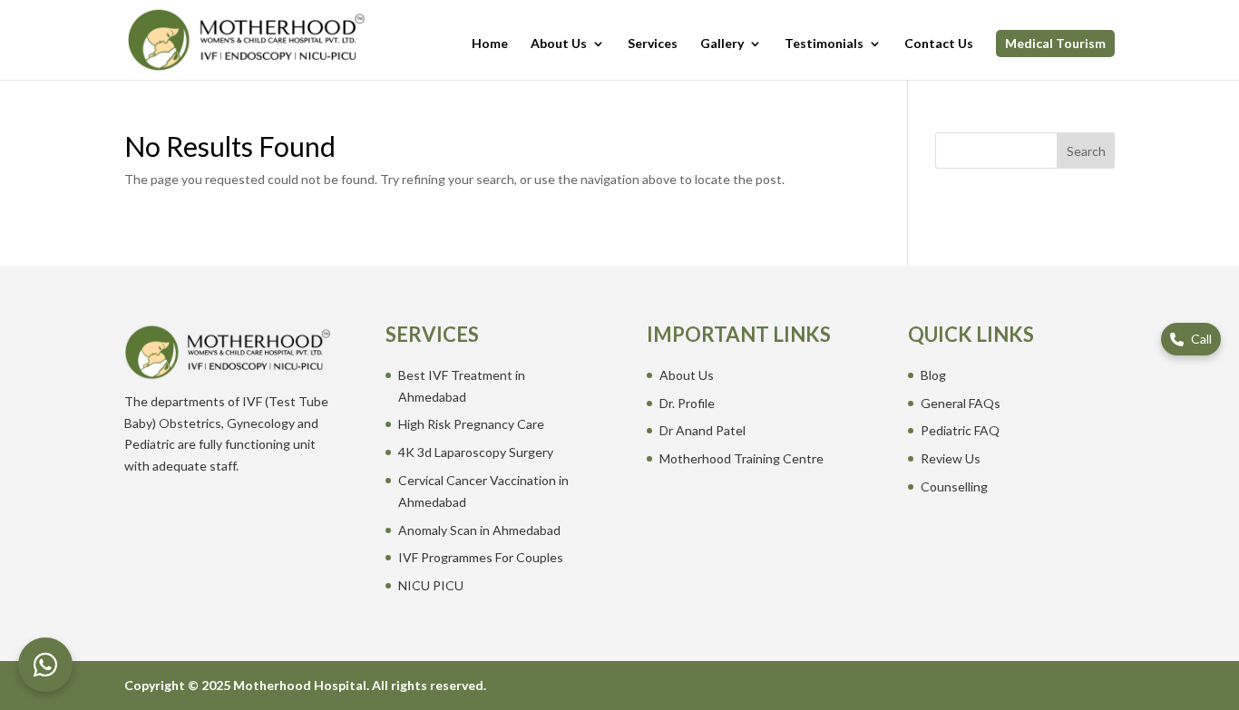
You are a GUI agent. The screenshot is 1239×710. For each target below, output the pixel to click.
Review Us (950, 458)
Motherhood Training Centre (741, 458)
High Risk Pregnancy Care (471, 424)
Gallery (722, 44)
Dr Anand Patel (702, 430)
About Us (559, 44)
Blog (933, 375)
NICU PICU (430, 585)
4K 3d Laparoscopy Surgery (475, 452)
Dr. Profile (687, 403)
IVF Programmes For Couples (480, 557)
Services (653, 44)
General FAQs (960, 403)
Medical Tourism (1055, 43)
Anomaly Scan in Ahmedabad (479, 530)
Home (490, 44)
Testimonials (824, 44)
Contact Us (938, 44)
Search (1086, 151)
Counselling (954, 486)
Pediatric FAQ (960, 430)
